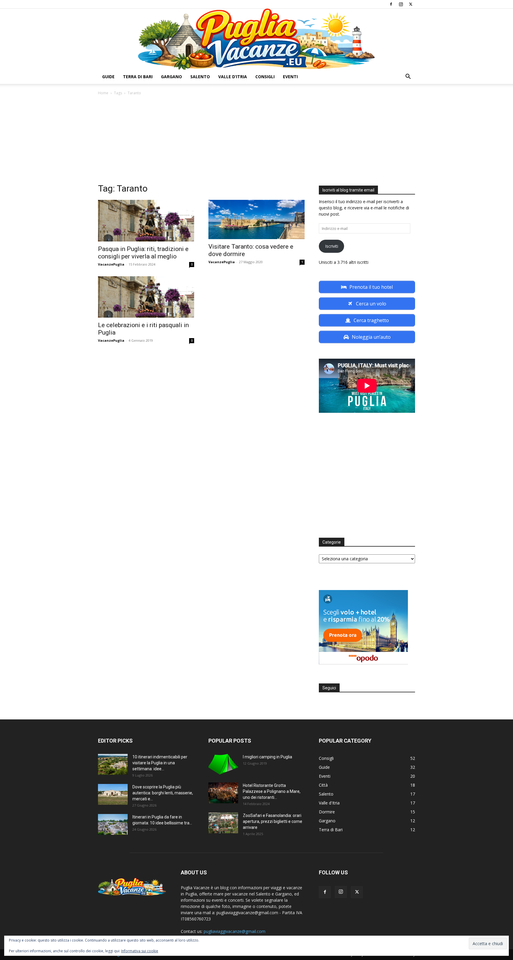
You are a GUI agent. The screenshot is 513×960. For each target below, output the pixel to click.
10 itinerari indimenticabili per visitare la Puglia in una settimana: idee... (159, 762)
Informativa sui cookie (139, 950)
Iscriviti (331, 246)
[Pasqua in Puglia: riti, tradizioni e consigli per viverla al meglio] (146, 220)
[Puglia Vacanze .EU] (256, 39)
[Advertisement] (256, 141)
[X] (410, 4)
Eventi (290, 76)
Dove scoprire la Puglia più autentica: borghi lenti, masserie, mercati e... (162, 793)
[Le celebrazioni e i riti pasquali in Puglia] (146, 297)
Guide (108, 76)
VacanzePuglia (111, 264)
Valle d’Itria (232, 76)
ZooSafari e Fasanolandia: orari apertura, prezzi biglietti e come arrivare (272, 821)
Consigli (265, 76)
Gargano (171, 76)
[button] (408, 77)
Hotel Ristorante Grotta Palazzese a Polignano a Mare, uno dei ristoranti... (271, 791)
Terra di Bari (138, 76)
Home (103, 92)
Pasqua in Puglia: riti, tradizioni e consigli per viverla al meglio (143, 252)
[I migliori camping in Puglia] (223, 764)
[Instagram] (400, 4)
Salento (200, 76)
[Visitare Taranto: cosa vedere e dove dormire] (256, 219)
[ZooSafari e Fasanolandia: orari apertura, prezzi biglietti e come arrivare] (223, 822)
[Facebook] (391, 4)
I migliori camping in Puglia (267, 756)
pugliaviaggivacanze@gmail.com (234, 931)
